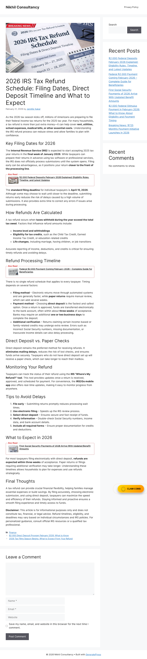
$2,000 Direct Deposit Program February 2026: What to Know (39, 535)
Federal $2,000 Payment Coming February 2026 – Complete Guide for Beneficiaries (55, 270)
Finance (12, 532)
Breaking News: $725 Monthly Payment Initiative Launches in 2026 (124, 129)
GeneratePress (93, 654)
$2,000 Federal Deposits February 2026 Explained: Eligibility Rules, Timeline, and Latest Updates (54, 179)
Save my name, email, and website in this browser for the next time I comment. (48, 626)
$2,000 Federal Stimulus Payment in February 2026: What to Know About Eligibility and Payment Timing (124, 113)
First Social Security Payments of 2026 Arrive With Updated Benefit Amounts (55, 447)
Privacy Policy (131, 7)
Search (113, 24)
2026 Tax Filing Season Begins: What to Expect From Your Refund (41, 538)
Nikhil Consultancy (22, 7)
